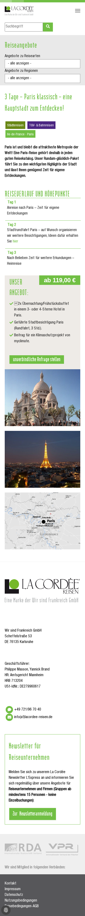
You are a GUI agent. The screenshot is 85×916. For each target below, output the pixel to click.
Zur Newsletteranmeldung (32, 813)
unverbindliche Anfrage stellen (36, 358)
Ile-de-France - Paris (20, 134)
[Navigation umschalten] (77, 10)
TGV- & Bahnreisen (41, 125)
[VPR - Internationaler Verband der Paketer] (61, 849)
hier (15, 242)
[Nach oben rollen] (74, 905)
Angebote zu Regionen (21, 71)
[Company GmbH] (19, 10)
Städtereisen (15, 125)
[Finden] (48, 27)
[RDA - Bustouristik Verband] (23, 848)
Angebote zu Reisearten (22, 56)
